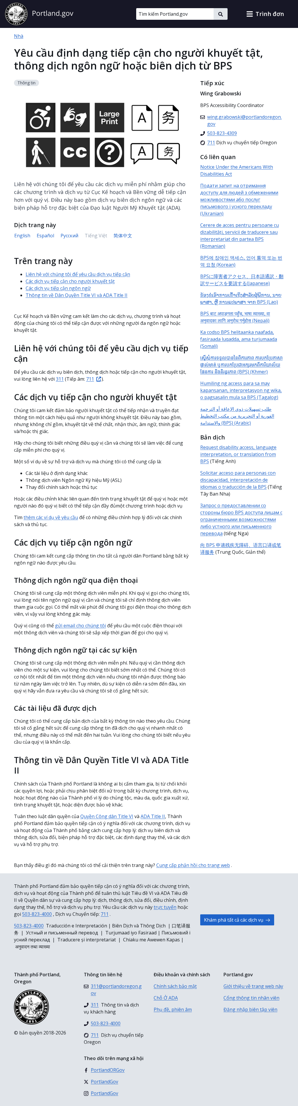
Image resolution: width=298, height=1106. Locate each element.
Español (45, 235)
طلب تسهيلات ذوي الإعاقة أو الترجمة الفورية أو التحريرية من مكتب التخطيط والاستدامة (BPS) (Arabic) (237, 416)
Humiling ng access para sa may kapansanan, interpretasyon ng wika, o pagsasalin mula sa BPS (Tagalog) (241, 390)
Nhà (18, 36)
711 (90, 379)
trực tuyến (165, 907)
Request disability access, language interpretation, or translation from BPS (238, 454)
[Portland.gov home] (39, 14)
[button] (265, 14)
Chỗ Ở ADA (166, 998)
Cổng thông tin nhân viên (251, 998)
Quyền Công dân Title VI (106, 816)
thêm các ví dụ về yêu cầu (51, 517)
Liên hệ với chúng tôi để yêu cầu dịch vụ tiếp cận (78, 274)
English (22, 235)
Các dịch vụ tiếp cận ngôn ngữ (58, 288)
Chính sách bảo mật (175, 986)
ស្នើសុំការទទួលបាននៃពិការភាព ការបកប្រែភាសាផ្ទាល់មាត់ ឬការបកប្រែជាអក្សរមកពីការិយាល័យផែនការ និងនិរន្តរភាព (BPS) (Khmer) (241, 365)
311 (60, 379)
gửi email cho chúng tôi (80, 625)
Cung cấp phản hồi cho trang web (193, 865)
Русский (69, 235)
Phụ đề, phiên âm (173, 1009)
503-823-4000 (37, 914)
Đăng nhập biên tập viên (250, 1009)
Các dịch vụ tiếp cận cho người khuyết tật (70, 281)
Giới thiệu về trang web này (253, 986)
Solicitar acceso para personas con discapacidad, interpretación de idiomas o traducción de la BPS (238, 480)
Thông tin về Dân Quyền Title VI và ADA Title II (76, 295)
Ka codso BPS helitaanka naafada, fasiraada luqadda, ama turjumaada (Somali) (238, 339)
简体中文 (122, 235)
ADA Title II (153, 816)
